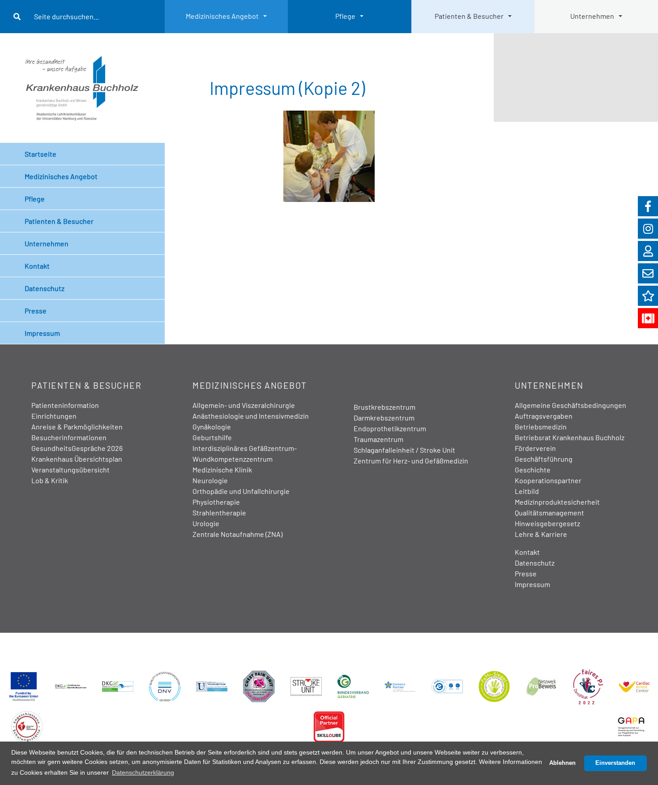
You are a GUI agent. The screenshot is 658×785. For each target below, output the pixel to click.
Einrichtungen (54, 416)
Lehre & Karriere (541, 534)
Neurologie (210, 480)
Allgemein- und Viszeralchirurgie (243, 405)
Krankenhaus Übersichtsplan (76, 459)
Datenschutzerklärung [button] (143, 772)
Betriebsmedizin (541, 426)
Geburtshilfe (212, 437)
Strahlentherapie (219, 512)
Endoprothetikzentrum (390, 428)
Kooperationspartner (548, 480)
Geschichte (533, 469)
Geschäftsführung (544, 459)
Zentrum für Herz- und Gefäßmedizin (411, 460)
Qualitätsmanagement (549, 512)
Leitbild (527, 491)
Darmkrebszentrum (384, 417)
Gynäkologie (211, 426)
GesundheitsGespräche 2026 (77, 448)
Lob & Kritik (49, 480)
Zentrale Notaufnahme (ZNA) (237, 534)
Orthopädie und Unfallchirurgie (241, 491)
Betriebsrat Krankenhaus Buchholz (569, 437)
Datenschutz (44, 288)
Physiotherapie (216, 502)
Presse (36, 310)
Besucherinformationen (69, 437)
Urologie (205, 523)
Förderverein (535, 448)
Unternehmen (592, 16)
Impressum (42, 333)
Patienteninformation (65, 405)
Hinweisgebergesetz (547, 523)
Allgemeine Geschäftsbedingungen (570, 405)
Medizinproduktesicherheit (557, 502)
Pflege (345, 16)
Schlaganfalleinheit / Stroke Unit (404, 450)
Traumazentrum (378, 439)
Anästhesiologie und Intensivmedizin (250, 416)
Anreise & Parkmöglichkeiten (77, 426)
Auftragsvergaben (544, 416)
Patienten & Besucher (469, 16)
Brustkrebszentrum (384, 407)
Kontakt (37, 266)
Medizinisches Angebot (222, 16)
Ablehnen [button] (562, 763)
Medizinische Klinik (222, 469)
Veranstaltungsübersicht (70, 469)
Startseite (40, 154)
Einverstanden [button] (615, 763)
